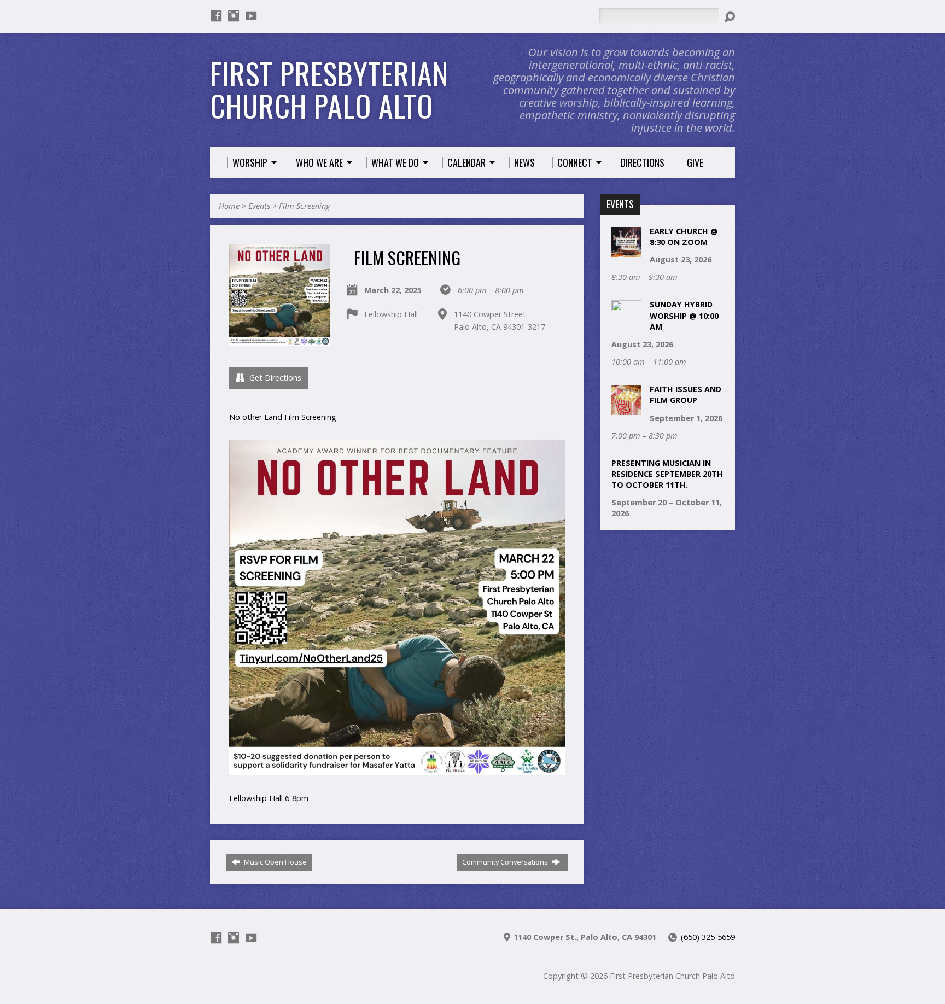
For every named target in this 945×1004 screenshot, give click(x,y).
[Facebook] (216, 15)
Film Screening (304, 206)
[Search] (729, 16)
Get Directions (274, 377)
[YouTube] (251, 15)
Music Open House (274, 862)
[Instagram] (233, 15)
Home (229, 206)
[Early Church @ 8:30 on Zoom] (626, 251)
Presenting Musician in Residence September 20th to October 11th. (667, 474)
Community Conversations (506, 862)
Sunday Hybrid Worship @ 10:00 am (684, 315)
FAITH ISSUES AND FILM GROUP (685, 394)
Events (259, 206)
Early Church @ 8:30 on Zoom (684, 236)
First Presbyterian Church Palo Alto (329, 89)
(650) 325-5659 (708, 937)
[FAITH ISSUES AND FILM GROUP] (626, 409)
